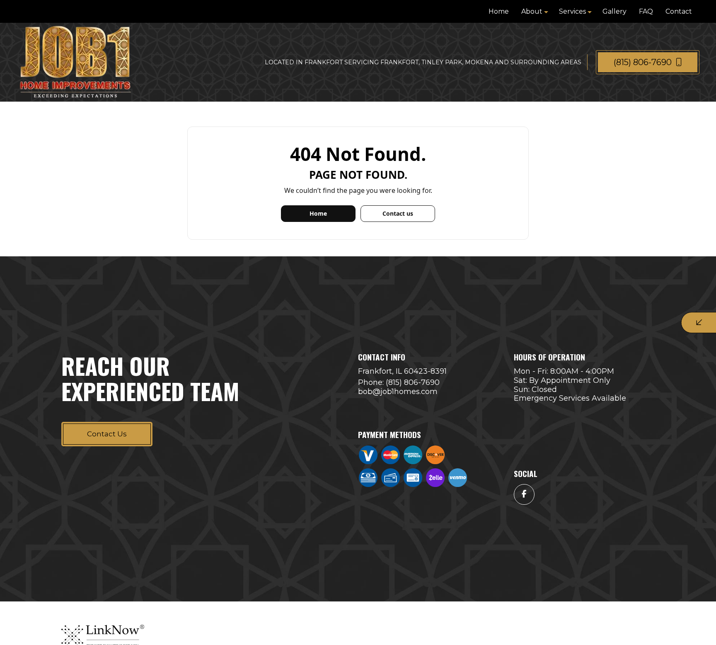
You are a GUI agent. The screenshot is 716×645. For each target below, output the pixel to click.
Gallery (614, 11)
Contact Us (107, 434)
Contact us (397, 213)
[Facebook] (524, 494)
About (531, 11)
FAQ (646, 11)
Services (572, 11)
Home (499, 11)
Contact (678, 11)
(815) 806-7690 (644, 62)
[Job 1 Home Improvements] (76, 62)
